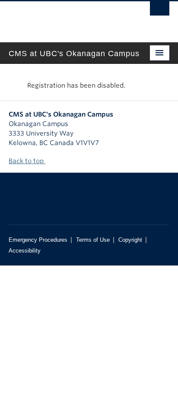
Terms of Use (93, 240)
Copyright (130, 240)
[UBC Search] (159, 10)
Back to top (27, 161)
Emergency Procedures (38, 240)
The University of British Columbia (65, 17)
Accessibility (25, 250)
